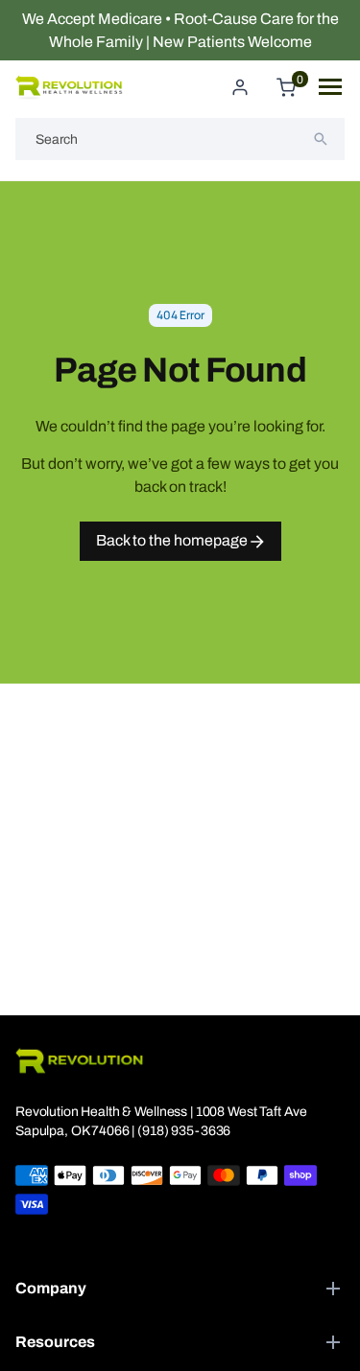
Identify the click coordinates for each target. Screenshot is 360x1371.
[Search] (320, 139)
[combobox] (180, 139)
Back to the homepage (173, 540)
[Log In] (240, 87)
